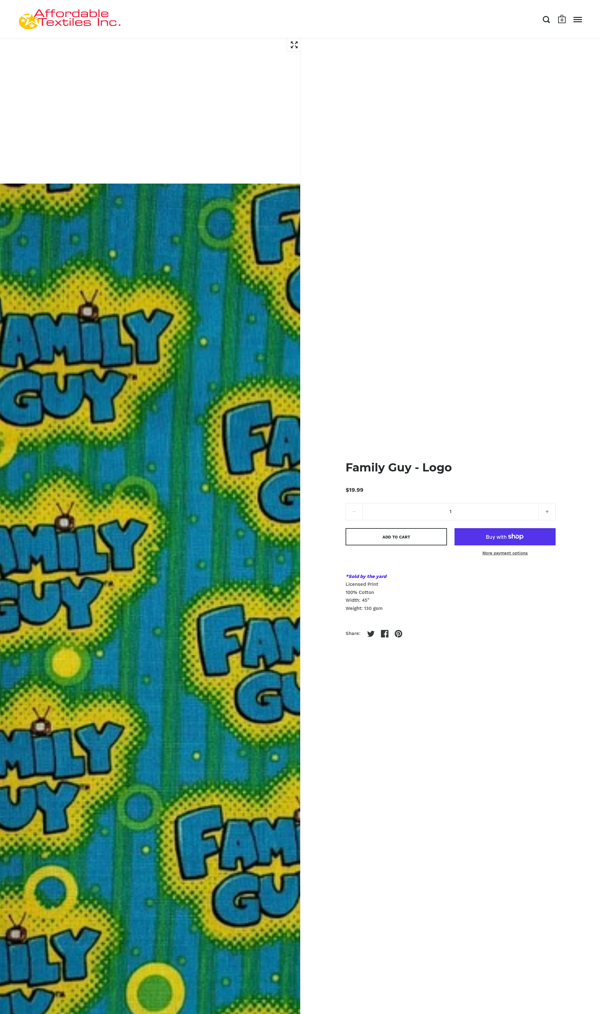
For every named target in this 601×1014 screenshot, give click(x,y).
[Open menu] (577, 19)
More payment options (505, 553)
